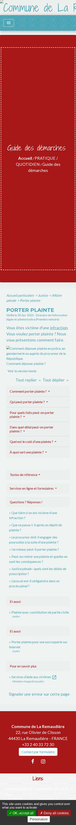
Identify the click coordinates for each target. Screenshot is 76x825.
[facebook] (32, 761)
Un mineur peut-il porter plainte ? (35, 549)
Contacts (38, 718)
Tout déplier (56, 379)
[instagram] (43, 761)
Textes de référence (24, 475)
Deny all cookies (56, 813)
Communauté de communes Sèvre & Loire (35, 791)
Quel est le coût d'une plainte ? (32, 442)
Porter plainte (30, 300)
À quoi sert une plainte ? (27, 452)
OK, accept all (23, 813)
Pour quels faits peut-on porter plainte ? (32, 414)
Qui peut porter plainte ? (27, 402)
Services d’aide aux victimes (34, 677)
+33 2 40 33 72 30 (38, 744)
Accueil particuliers (20, 295)
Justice (43, 295)
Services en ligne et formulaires (32, 488)
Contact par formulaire (38, 752)
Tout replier (29, 379)
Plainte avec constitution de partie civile (40, 612)
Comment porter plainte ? (28, 391)
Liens (38, 779)
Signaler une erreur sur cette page (39, 694)
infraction (59, 327)
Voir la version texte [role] (22, 371)
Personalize (39, 819)
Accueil (25, 158)
